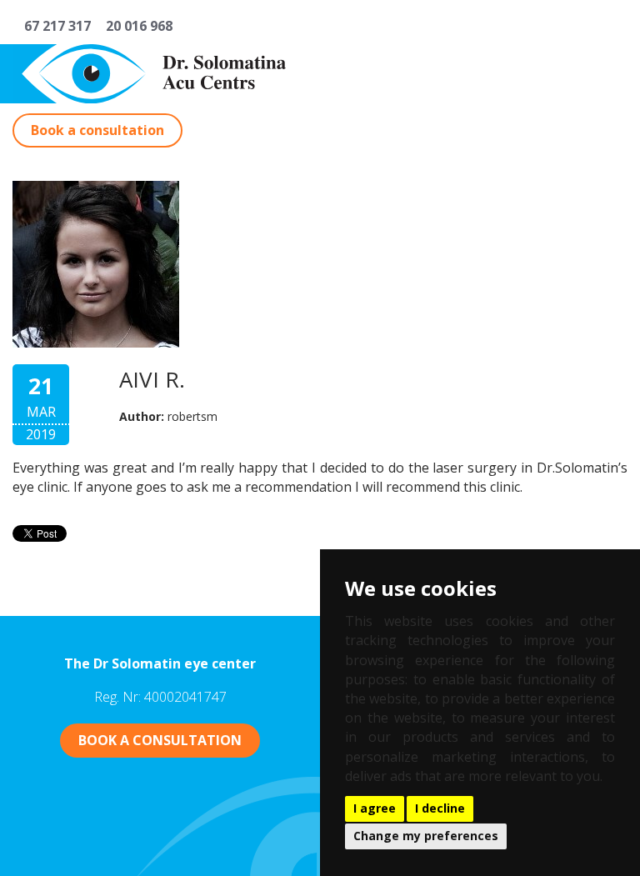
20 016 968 (135, 26)
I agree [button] (374, 808)
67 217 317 (54, 26)
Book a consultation (97, 130)
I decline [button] (440, 808)
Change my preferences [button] (425, 835)
